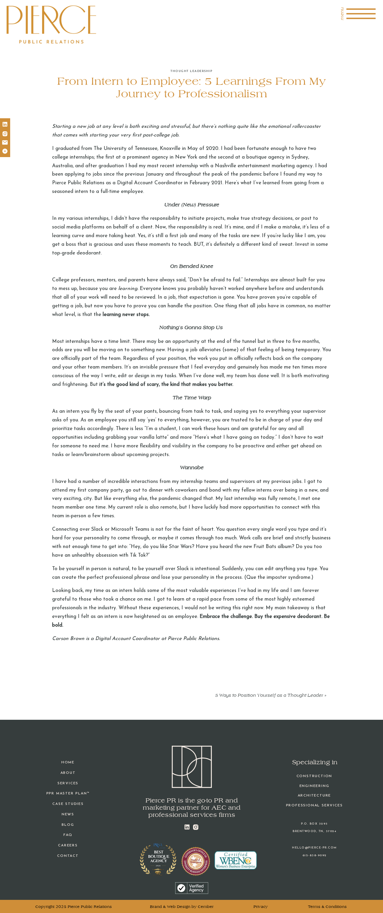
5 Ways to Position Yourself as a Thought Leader (269, 695)
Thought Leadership (191, 71)
